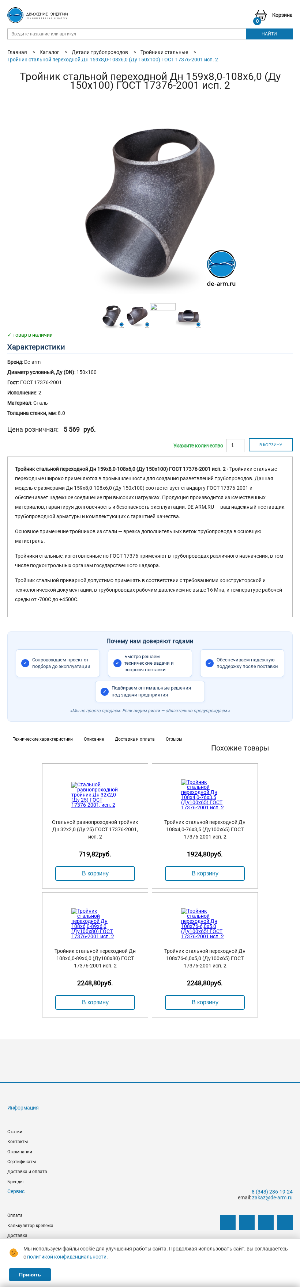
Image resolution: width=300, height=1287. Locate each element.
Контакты (17, 1141)
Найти (269, 34)
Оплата (15, 1215)
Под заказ (198, 445)
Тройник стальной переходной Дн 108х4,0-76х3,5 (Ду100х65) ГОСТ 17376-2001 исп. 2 (204, 829)
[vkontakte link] (228, 1222)
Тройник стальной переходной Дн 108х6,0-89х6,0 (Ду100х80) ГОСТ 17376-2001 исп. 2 (95, 958)
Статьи (14, 1131)
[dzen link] (247, 1222)
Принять (30, 1275)
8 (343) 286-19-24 (272, 1192)
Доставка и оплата (27, 1171)
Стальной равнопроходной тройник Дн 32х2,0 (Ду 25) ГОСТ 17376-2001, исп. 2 (95, 829)
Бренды (15, 1181)
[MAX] (285, 1222)
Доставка (17, 1235)
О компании (19, 1151)
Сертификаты (21, 1161)
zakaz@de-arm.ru (272, 1197)
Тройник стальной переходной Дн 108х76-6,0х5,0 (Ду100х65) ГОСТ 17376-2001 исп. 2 (204, 958)
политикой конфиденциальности (66, 1257)
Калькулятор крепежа (30, 1225)
